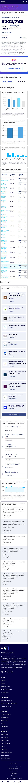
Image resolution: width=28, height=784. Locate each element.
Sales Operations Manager (4, 247)
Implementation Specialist (5, 211)
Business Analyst (3, 201)
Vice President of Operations (5, 266)
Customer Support (6, 714)
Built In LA (3, 746)
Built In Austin (4, 734)
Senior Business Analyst (3, 236)
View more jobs (14, 414)
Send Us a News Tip (6, 706)
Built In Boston (5, 737)
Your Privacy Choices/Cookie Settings (14, 778)
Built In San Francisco (6, 752)
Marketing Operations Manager (4, 242)
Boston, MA (12, 6)
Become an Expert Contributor (9, 703)
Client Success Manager (5, 231)
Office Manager (3, 184)
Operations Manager (4, 221)
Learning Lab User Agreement (14, 765)
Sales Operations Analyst (4, 226)
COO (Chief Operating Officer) (4, 271)
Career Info (21, 81)
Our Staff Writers (5, 686)
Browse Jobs (4, 726)
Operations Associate (4, 188)
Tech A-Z (3, 723)
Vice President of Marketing (5, 276)
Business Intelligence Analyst (4, 216)
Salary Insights (7, 81)
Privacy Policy (14, 773)
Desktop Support (3, 197)
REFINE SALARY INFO (14, 68)
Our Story (3, 680)
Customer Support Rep (4, 179)
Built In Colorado (5, 743)
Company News (5, 692)
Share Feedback (5, 717)
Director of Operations (4, 252)
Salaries (4, 6)
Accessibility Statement (14, 768)
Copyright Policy (14, 770)
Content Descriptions (6, 689)
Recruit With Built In (6, 700)
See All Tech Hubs (5, 758)
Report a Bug (4, 720)
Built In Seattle (5, 755)
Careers (3, 683)
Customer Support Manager (3, 206)
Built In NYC (4, 749)
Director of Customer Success (4, 257)
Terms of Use (14, 775)
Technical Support (3, 192)
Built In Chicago (5, 740)
